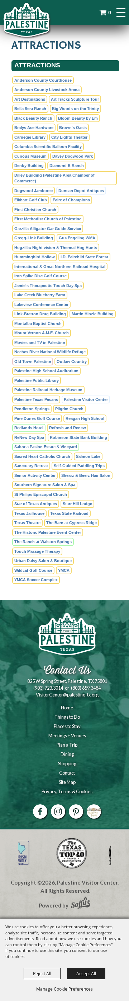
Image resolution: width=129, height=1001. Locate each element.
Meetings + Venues (67, 735)
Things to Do (67, 717)
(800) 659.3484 (86, 688)
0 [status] (109, 12)
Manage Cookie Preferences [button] (64, 989)
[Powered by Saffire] (80, 903)
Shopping (67, 763)
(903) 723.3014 (48, 688)
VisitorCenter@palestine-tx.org (67, 695)
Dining (67, 754)
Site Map (67, 782)
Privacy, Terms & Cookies (67, 791)
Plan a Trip (67, 745)
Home (67, 707)
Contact (67, 773)
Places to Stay (67, 726)
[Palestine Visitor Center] (26, 20)
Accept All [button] (86, 973)
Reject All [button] (42, 973)
